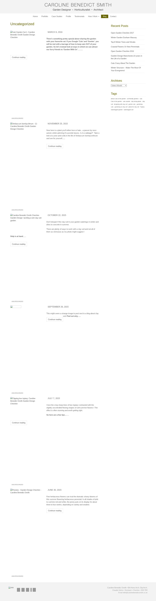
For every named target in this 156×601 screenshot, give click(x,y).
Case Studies (57, 16)
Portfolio (44, 16)
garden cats (132, 104)
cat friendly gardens (133, 98)
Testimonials (79, 16)
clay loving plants (136, 101)
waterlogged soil (128, 109)
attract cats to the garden (118, 98)
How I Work (93, 16)
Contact (113, 16)
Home (35, 16)
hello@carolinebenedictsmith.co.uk (135, 593)
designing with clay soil (120, 104)
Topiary (142, 107)
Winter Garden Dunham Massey (124, 37)
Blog (104, 16)
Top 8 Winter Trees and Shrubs (123, 42)
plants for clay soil (133, 107)
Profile (68, 16)
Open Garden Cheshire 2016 (122, 51)
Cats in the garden (116, 101)
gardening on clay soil (121, 107)
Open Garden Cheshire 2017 (122, 33)
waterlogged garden (117, 109)
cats (141, 98)
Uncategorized (17, 118)
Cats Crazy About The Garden (123, 63)
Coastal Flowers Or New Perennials (125, 47)
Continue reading (18, 57)
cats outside (126, 101)
